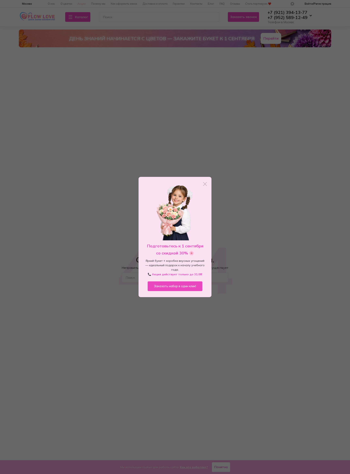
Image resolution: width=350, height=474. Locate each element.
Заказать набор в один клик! (175, 286)
